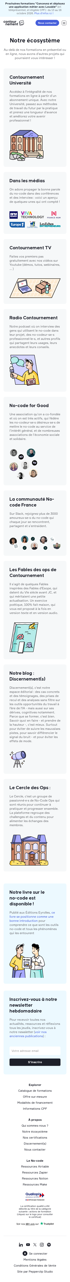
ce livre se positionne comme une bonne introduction (32, 916)
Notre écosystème (35, 1131)
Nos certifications (35, 1137)
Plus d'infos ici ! (44, 13)
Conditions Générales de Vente (35, 1265)
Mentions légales (35, 1259)
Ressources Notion (35, 1178)
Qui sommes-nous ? (35, 1125)
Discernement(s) (35, 1143)
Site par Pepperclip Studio (35, 1271)
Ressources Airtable (35, 1166)
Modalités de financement (35, 1102)
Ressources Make (35, 1184)
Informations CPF (35, 1108)
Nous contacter (47, 22)
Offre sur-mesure (35, 1096)
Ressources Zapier (35, 1172)
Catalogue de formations (35, 1090)
